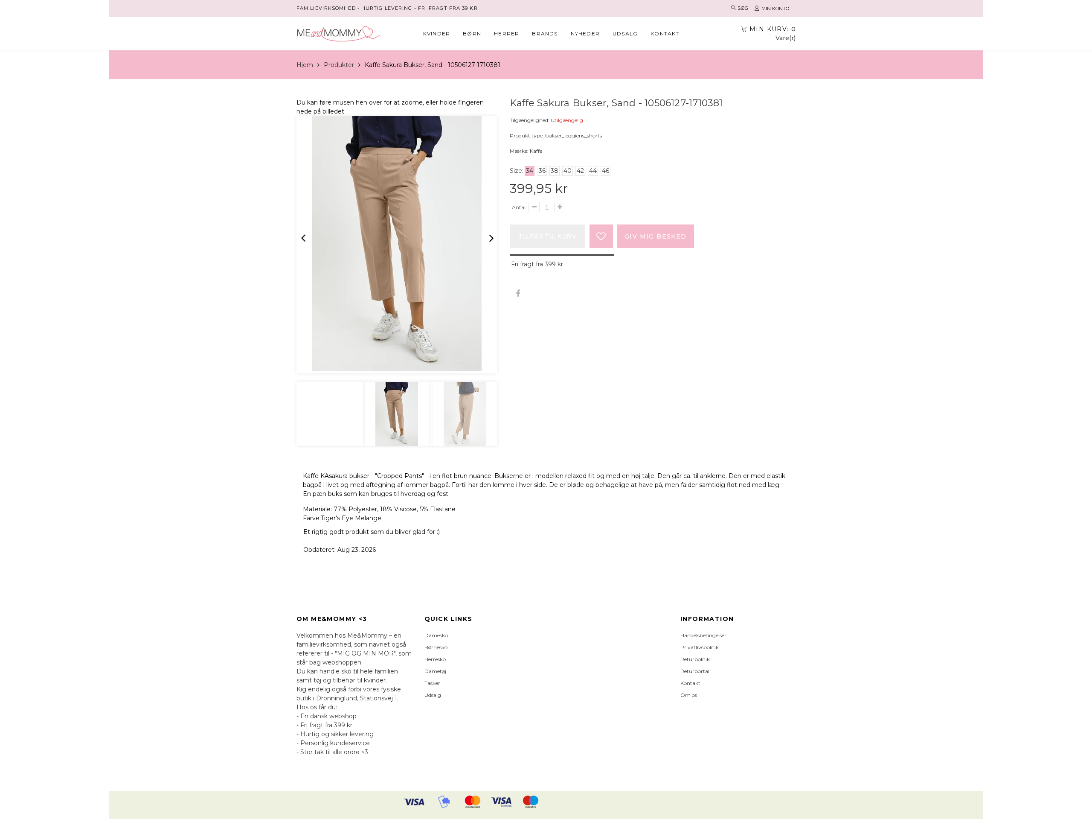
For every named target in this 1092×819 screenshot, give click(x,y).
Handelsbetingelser (703, 635)
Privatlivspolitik (699, 647)
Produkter (339, 65)
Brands (545, 33)
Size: (516, 171)
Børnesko (435, 647)
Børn (472, 33)
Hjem (304, 65)
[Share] (518, 294)
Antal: (519, 207)
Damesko (436, 635)
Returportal (694, 671)
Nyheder (585, 33)
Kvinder (436, 33)
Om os (688, 695)
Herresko (435, 659)
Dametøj (435, 671)
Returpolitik (695, 659)
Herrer (506, 33)
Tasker (432, 683)
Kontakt (665, 33)
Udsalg (625, 33)
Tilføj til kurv (547, 236)
